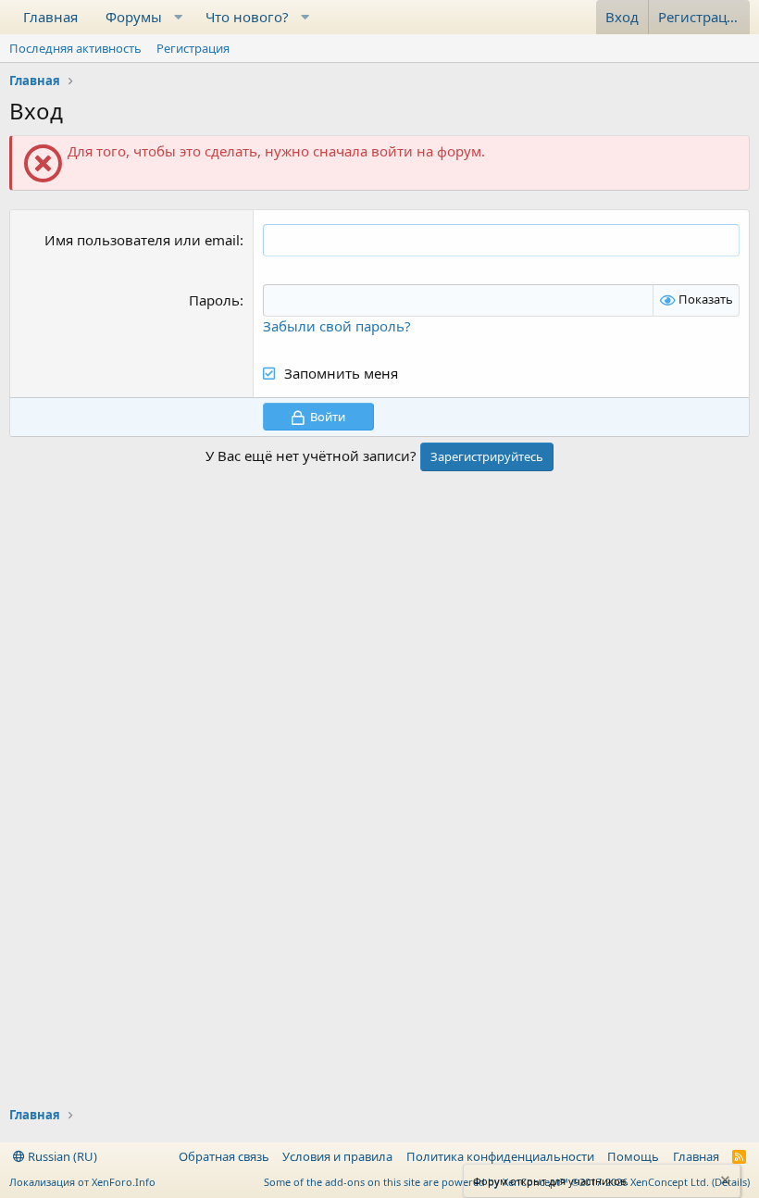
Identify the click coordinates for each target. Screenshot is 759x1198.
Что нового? (247, 16)
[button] (179, 17)
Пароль (214, 300)
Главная (50, 16)
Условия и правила (337, 1156)
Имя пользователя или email (142, 240)
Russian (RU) (61, 1156)
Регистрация (193, 48)
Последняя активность (75, 48)
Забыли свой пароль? (337, 326)
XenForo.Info (124, 1182)
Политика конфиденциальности (500, 1156)
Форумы (134, 16)
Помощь (633, 1156)
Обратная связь (224, 1156)
